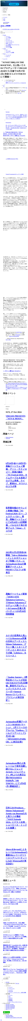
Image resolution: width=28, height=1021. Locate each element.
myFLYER (5, 22)
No (6, 89)
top (1, 1019)
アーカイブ (8, 55)
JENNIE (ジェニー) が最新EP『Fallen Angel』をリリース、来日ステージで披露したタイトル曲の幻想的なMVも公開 (15, 936)
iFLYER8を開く (14, 4)
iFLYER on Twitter (10, 1004)
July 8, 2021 (8, 339)
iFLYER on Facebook (10, 1005)
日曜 (16, 385)
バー (4, 18)
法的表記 (10, 999)
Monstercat (10, 387)
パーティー (20, 388)
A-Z (6, 49)
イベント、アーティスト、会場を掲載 (17, 992)
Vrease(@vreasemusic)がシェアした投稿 (15, 174)
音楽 (25, 384)
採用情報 (10, 1000)
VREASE (17, 383)
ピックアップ (9, 40)
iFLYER (7, 982)
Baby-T (22, 387)
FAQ (9, 996)
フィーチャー (9, 81)
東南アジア (10, 388)
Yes (26, 87)
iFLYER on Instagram (10, 1006)
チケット (8, 39)
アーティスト (11, 988)
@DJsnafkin (17, 334)
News (4, 53)
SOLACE (15, 387)
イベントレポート (10, 41)
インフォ (10, 995)
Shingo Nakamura (11, 383)
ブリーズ (19, 387)
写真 (4, 20)
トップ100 (8, 51)
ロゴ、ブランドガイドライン (15, 1002)
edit (8, 22)
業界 (7, 82)
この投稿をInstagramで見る (12, 158)
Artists (4, 48)
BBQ (7, 387)
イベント (5, 17)
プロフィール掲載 (10, 52)
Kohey (14, 388)
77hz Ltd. (17, 983)
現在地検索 (8, 46)
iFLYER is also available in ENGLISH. (11, 29)
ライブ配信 (8, 37)
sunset (17, 388)
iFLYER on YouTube (10, 1008)
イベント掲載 (9, 47)
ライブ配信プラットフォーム (12, 44)
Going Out (23, 82)
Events (4, 35)
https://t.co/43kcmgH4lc (14, 336)
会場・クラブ (9, 43)
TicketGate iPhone (9, 1016)
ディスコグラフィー (16, 82)
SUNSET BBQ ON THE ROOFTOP (16, 384)
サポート (10, 997)
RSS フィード (9, 1009)
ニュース (5, 58)
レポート (8, 56)
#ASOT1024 (19, 332)
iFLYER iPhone (9, 1015)
